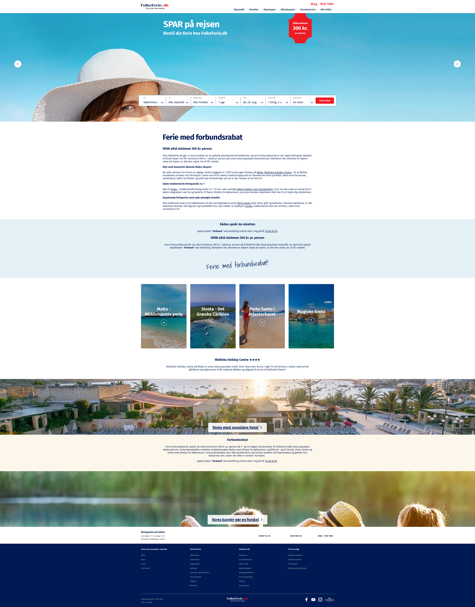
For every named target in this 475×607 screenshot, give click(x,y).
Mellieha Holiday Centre (277, 172)
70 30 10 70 (271, 231)
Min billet (326, 9)
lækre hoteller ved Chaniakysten (255, 189)
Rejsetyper (269, 9)
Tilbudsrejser (293, 564)
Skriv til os (264, 536)
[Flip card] (164, 321)
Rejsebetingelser (245, 568)
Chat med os (296, 536)
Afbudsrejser (288, 9)
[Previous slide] (17, 64)
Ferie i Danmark (195, 577)
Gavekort (193, 581)
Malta (260, 172)
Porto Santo (244, 203)
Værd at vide (243, 564)
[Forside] (155, 9)
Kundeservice (308, 9)
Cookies (242, 581)
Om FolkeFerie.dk (245, 559)
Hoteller (254, 9)
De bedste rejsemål (295, 555)
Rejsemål (239, 9)
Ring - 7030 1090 (322, 4)
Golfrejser (193, 568)
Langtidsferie (195, 564)
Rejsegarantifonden (246, 572)
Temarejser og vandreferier (200, 572)
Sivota (248, 206)
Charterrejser (195, 559)
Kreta (174, 189)
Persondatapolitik (245, 577)
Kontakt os (243, 555)
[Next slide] (457, 64)
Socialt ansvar (244, 585)
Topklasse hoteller (295, 559)
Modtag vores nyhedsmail (297, 568)
